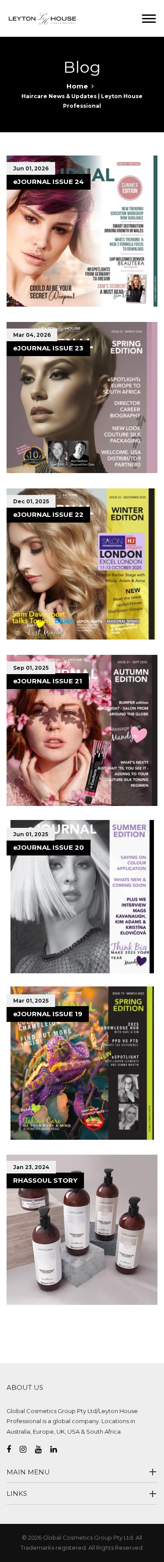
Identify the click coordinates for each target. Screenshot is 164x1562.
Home (77, 86)
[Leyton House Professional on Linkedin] (58, 1449)
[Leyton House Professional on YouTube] (42, 1449)
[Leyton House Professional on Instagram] (27, 1449)
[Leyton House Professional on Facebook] (13, 1449)
